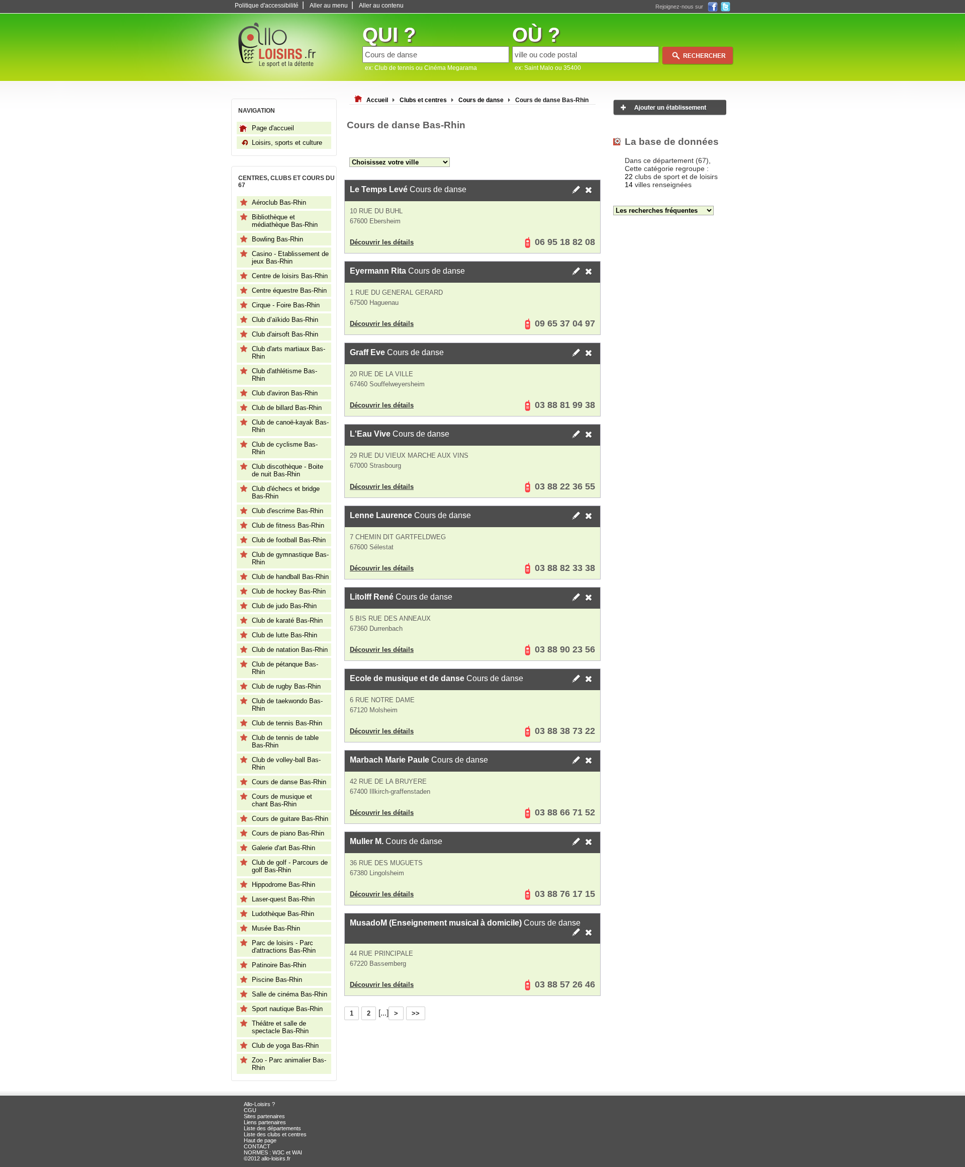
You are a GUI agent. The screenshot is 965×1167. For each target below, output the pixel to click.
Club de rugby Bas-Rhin (286, 686)
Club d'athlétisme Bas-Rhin (284, 374)
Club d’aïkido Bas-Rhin (285, 319)
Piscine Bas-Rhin (277, 979)
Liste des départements (272, 1128)
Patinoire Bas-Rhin (279, 965)
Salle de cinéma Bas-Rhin (289, 994)
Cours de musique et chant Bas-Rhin (282, 800)
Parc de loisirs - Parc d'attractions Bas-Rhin (284, 946)
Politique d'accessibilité (267, 5)
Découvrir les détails (382, 242)
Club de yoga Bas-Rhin (285, 1045)
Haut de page (260, 1140)
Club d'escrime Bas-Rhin (287, 511)
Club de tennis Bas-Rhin (287, 723)
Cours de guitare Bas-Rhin (290, 818)
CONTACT (257, 1146)
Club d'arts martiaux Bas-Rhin (288, 352)
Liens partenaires (265, 1122)
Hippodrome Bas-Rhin (283, 884)
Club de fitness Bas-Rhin (288, 525)
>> (416, 1013)
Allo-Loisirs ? (259, 1104)
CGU (250, 1110)
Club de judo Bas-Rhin (284, 606)
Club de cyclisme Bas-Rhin (285, 448)
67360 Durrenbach (376, 628)
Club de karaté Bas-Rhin (287, 620)
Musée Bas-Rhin (276, 928)
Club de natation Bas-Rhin (290, 649)
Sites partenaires (264, 1116)
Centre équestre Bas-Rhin (289, 290)
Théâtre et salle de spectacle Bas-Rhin (280, 1027)
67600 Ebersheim (375, 221)
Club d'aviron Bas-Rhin (285, 393)
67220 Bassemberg (378, 963)
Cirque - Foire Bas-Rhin (286, 305)
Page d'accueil (273, 128)
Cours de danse (408, 189)
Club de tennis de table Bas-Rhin (285, 741)
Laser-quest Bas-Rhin (283, 899)
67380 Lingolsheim (377, 873)
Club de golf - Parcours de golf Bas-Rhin (290, 866)
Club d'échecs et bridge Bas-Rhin (286, 492)
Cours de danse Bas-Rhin (289, 782)
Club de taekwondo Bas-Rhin (287, 704)
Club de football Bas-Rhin (289, 540)
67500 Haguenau (374, 302)
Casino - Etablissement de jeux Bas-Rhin (290, 257)
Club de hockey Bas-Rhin (289, 591)
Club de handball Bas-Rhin (290, 576)
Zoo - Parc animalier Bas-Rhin (289, 1063)
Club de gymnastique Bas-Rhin (290, 558)
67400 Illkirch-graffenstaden (390, 791)
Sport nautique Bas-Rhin (287, 1009)
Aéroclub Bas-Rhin (279, 202)
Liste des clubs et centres (275, 1134)
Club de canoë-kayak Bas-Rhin (290, 426)
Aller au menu (329, 5)
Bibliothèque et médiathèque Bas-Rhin (285, 220)
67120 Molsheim (374, 710)
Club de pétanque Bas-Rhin (285, 668)
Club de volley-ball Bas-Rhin (286, 763)
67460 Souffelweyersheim (387, 384)
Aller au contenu (381, 5)
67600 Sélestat (372, 547)
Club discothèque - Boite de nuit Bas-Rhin (287, 470)
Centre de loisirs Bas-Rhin (290, 276)
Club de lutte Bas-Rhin (284, 635)
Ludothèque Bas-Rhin (283, 914)
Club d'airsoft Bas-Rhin (285, 334)
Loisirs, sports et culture (287, 142)
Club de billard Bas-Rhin (287, 407)
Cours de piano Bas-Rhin (288, 833)
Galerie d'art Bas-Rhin (283, 848)
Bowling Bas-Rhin (277, 239)
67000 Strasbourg (375, 465)
